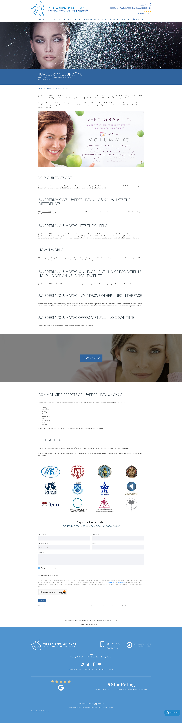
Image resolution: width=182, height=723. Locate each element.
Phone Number (43, 543)
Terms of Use (122, 582)
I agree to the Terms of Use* (49, 575)
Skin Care (78, 19)
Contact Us (125, 19)
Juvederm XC (46, 212)
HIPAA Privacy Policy (75, 669)
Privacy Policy (111, 582)
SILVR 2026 (100, 703)
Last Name (96, 534)
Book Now (91, 358)
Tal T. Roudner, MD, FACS (64, 77)
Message (41, 552)
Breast (41, 19)
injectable (86, 188)
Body (48, 19)
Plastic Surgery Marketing (85, 703)
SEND (42, 600)
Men (60, 19)
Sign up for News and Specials (50, 568)
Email (94, 543)
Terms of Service (107, 707)
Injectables (68, 19)
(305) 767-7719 (113, 644)
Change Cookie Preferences (40, 711)
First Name (42, 534)
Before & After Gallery (91, 19)
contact (130, 453)
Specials (104, 19)
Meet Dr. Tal (114, 19)
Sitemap (110, 669)
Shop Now (139, 19)
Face (54, 19)
